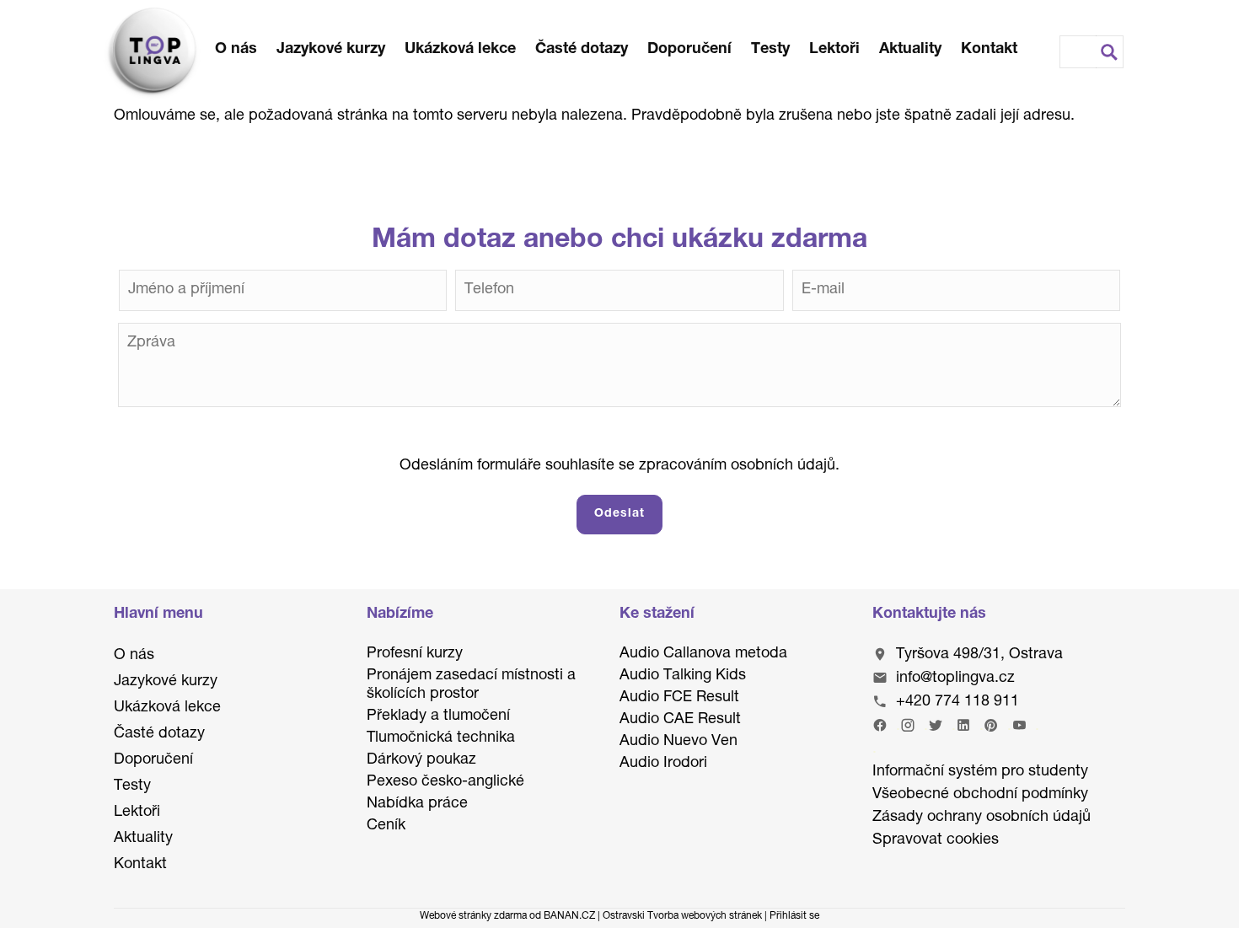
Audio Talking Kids (683, 676)
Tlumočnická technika (441, 738)
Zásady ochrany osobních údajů (981, 817)
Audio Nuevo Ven (679, 741)
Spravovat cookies (935, 840)
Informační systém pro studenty (980, 772)
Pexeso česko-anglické (445, 782)
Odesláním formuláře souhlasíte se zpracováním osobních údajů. (619, 466)
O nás (236, 49)
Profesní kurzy (415, 654)
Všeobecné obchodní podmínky (980, 794)
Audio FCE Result (679, 697)
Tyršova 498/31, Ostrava (979, 654)
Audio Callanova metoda (703, 654)
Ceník (386, 826)
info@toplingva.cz (955, 678)
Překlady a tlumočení (438, 716)
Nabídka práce (417, 804)
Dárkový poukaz (421, 760)
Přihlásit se (794, 916)
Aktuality (910, 49)
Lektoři (834, 49)
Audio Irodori (663, 763)
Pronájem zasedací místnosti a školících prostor (471, 685)
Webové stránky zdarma (473, 916)
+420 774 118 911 (957, 702)
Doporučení (689, 49)
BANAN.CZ (569, 916)
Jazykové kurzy (330, 49)
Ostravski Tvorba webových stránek (682, 916)
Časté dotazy (581, 49)
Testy (770, 49)
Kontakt (989, 49)
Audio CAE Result (680, 719)
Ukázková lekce (460, 49)
